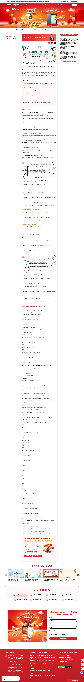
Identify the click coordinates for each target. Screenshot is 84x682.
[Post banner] (42, 17)
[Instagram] (67, 1)
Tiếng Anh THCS (14, 29)
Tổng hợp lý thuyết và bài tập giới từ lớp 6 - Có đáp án (34, 531)
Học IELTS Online (21, 1)
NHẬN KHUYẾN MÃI (28, 555)
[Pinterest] (52, 43)
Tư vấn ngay (63, 638)
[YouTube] (64, 1)
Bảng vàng (67, 5)
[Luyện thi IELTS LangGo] (16, 652)
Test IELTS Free (30, 1)
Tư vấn (74, 5)
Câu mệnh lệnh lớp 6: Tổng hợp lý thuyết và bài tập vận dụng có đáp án (41, 29)
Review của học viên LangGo (65, 664)
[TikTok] (69, 1)
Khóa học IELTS (12, 1)
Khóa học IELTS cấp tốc (64, 661)
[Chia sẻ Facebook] (46, 43)
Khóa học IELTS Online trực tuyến (66, 659)
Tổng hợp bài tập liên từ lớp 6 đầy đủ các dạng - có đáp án (35, 528)
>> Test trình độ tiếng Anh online (69, 61)
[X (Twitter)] (55, 43)
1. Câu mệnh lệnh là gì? (10, 36)
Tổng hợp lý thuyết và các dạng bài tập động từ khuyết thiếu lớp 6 (37, 533)
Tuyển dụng (74, 1)
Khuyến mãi (46, 1)
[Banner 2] (27, 640)
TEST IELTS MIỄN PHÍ (37, 555)
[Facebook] (65, 1)
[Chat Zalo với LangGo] (81, 672)
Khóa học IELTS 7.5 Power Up (65, 657)
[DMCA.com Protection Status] (65, 668)
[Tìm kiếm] (61, 1)
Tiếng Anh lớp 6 (22, 29)
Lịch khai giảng (43, 5)
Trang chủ (8, 29)
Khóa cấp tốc (38, 1)
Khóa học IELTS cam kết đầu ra (65, 655)
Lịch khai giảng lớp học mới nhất (65, 663)
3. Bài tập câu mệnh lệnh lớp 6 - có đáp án (11, 42)
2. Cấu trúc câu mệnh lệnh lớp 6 (11, 39)
